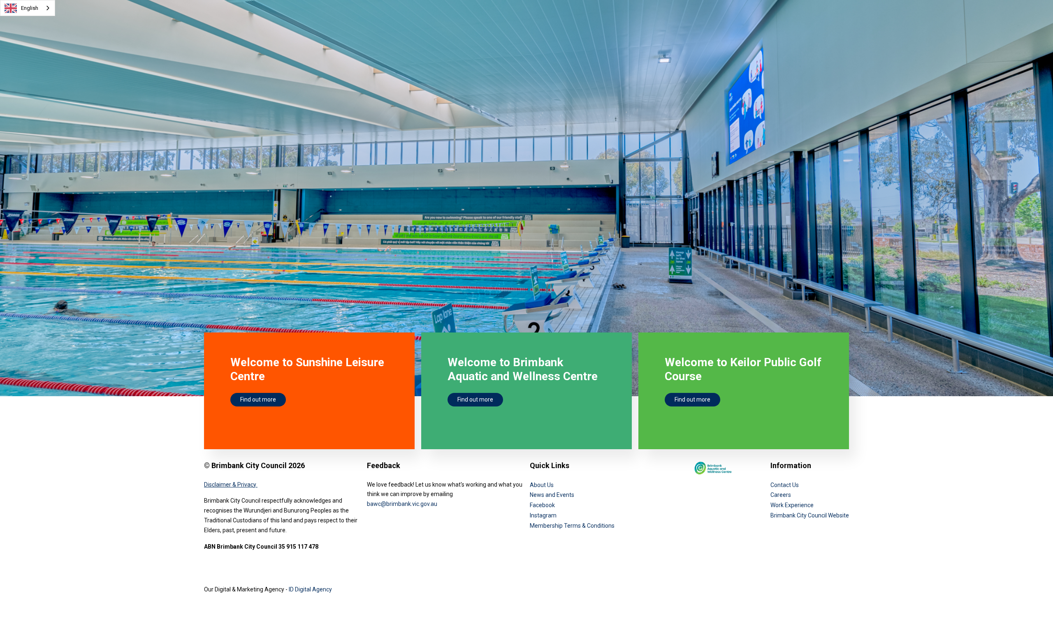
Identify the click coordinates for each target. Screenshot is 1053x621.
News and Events (552, 495)
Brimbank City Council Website (809, 515)
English (29, 8)
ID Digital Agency (310, 589)
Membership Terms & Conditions (572, 525)
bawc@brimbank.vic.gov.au (402, 504)
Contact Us (784, 485)
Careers (780, 495)
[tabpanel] (526, 202)
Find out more (258, 399)
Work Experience (792, 505)
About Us (542, 485)
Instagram (543, 515)
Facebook (542, 505)
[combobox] (27, 8)
